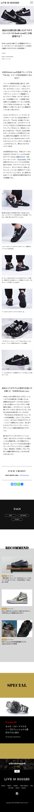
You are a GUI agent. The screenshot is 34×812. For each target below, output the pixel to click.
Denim (3, 786)
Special (23, 788)
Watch (9, 786)
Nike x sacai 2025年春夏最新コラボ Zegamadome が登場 (14, 643)
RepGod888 (8, 58)
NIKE (10, 515)
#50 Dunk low (24, 475)
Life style (10, 788)
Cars (31, 786)
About (17, 788)
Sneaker (17, 519)
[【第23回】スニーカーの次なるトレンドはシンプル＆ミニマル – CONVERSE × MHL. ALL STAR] (17, 565)
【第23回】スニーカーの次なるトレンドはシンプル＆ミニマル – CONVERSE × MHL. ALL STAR (16, 580)
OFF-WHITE (23, 515)
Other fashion (24, 786)
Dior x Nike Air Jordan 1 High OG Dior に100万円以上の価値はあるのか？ (16, 612)
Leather (15, 786)
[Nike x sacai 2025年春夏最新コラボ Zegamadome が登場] (17, 628)
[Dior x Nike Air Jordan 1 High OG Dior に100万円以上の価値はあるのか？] (17, 597)
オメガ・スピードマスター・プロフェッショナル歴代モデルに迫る (16, 729)
